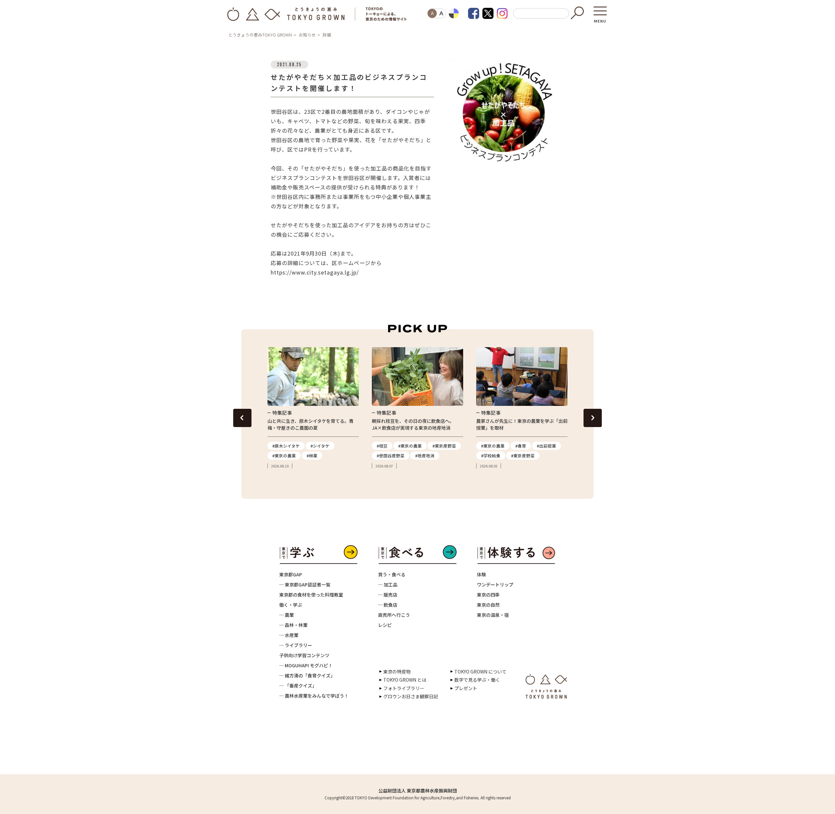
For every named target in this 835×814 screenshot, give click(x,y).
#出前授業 (546, 446)
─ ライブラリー (295, 645)
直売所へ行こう (394, 615)
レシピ (385, 625)
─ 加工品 (387, 584)
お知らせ (307, 35)
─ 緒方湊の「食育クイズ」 (307, 675)
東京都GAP (290, 574)
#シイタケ (320, 446)
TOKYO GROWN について (480, 671)
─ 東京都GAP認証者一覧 (304, 584)
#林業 (312, 455)
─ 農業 (286, 615)
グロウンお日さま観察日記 (410, 696)
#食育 (520, 446)
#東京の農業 (284, 455)
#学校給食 (490, 455)
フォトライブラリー (403, 688)
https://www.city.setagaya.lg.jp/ (315, 272)
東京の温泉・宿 (493, 615)
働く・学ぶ (290, 604)
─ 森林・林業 (293, 625)
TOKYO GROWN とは (404, 679)
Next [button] (593, 418)
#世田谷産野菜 (390, 455)
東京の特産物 (397, 671)
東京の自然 (488, 604)
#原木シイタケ (286, 446)
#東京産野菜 (444, 446)
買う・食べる (391, 574)
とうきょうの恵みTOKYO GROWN (260, 35)
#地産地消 (424, 455)
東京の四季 (488, 594)
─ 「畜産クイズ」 (298, 685)
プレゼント (465, 688)
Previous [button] (242, 418)
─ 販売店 (387, 594)
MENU (600, 19)
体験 (481, 574)
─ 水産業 (288, 635)
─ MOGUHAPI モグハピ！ (306, 665)
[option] (313, 408)
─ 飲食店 (387, 604)
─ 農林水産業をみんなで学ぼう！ (314, 695)
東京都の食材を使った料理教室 (311, 594)
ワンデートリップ (495, 584)
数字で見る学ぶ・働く (477, 679)
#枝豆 (382, 446)
